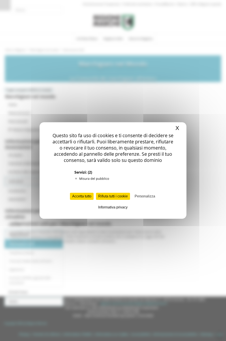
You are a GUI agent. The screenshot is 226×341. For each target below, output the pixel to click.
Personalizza (145, 196)
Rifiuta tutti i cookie (113, 196)
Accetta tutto (81, 196)
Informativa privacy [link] (113, 207)
